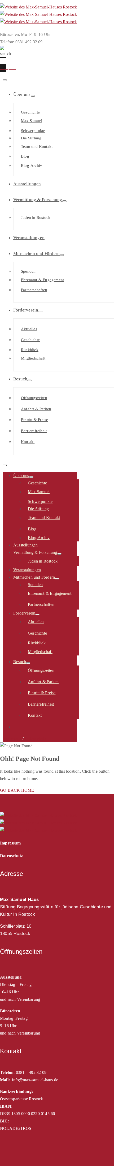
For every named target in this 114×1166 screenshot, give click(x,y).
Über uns (22, 94)
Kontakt (27, 442)
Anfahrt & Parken (36, 409)
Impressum (12, 738)
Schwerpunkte (33, 131)
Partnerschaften (34, 290)
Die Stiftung (31, 138)
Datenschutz (35, 738)
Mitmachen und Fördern (36, 253)
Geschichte (30, 112)
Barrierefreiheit (34, 431)
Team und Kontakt (36, 146)
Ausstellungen (27, 183)
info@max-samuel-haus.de (35, 1080)
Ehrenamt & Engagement (42, 280)
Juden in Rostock (35, 217)
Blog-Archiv (31, 165)
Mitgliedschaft (33, 358)
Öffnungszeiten (34, 398)
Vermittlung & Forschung (37, 199)
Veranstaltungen (29, 237)
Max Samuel (31, 121)
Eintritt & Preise (34, 420)
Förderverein (25, 310)
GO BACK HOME (17, 790)
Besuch (20, 378)
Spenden (28, 271)
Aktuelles (29, 329)
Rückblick (29, 350)
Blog (25, 156)
